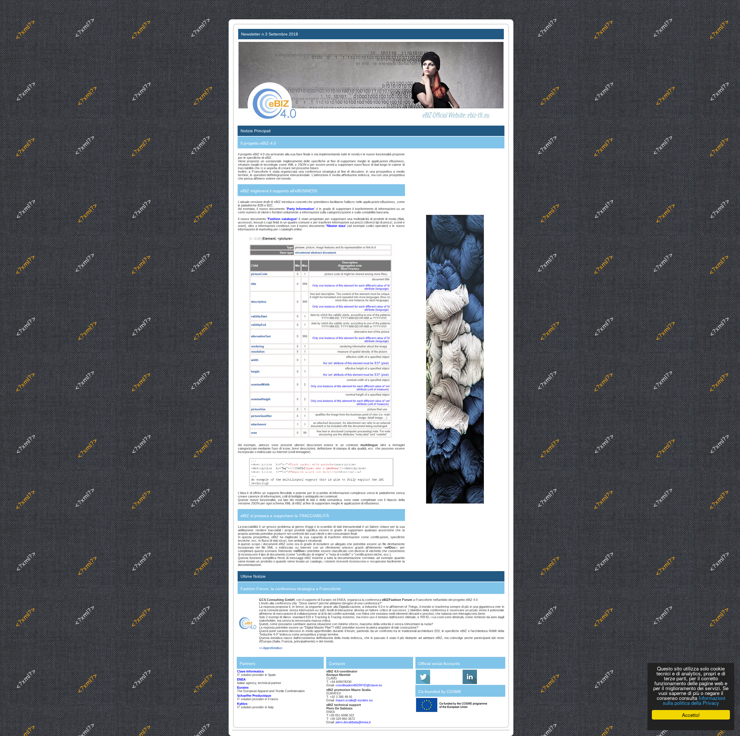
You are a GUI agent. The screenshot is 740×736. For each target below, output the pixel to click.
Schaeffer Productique (254, 695)
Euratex (243, 687)
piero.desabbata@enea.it (353, 722)
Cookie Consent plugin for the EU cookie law (690, 725)
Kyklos (242, 703)
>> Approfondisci (270, 648)
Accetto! (691, 714)
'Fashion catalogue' (282, 219)
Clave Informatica (250, 671)
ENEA (241, 679)
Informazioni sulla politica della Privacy (694, 700)
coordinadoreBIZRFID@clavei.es (359, 685)
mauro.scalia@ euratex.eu (354, 700)
